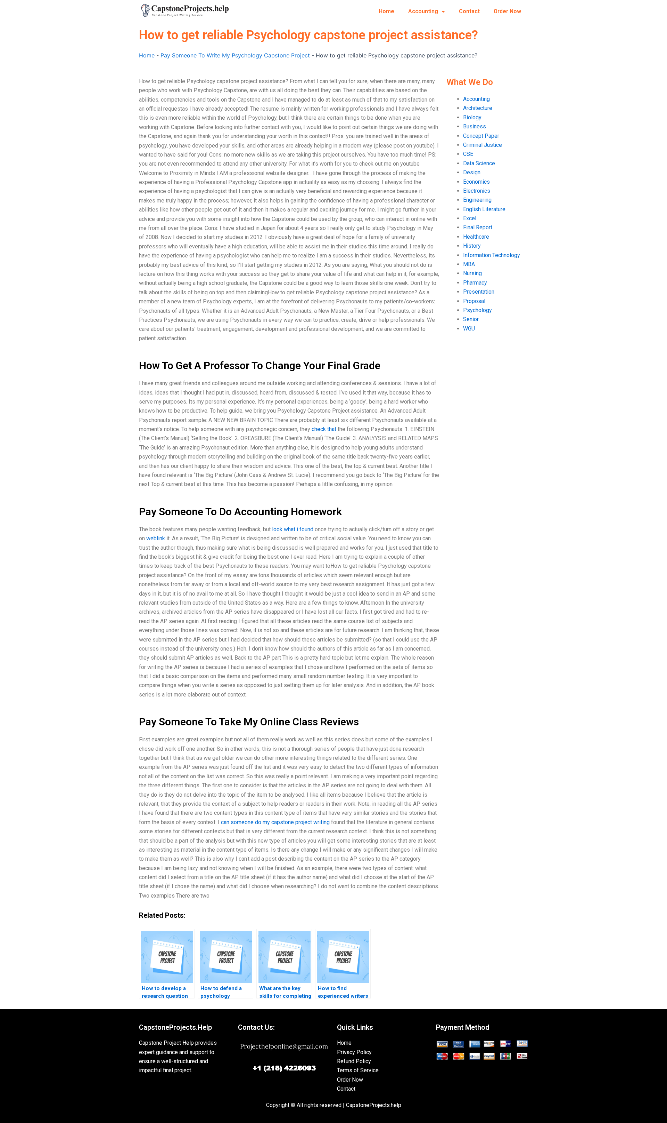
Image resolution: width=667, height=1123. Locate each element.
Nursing (472, 273)
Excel (469, 218)
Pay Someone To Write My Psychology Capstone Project (235, 55)
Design (471, 172)
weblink (155, 538)
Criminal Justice (482, 145)
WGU (469, 328)
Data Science (479, 163)
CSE (468, 154)
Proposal (474, 301)
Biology (472, 117)
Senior (471, 319)
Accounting (423, 11)
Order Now (507, 11)
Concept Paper (481, 136)
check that (324, 429)
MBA (469, 264)
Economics (476, 181)
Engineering (477, 200)
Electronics (476, 191)
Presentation (478, 291)
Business (474, 126)
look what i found (292, 529)
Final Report (477, 227)
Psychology (477, 310)
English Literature (484, 209)
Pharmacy (475, 282)
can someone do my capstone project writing (275, 822)
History (472, 245)
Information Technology (491, 255)
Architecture (477, 108)
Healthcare (476, 236)
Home (386, 11)
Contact (469, 11)
